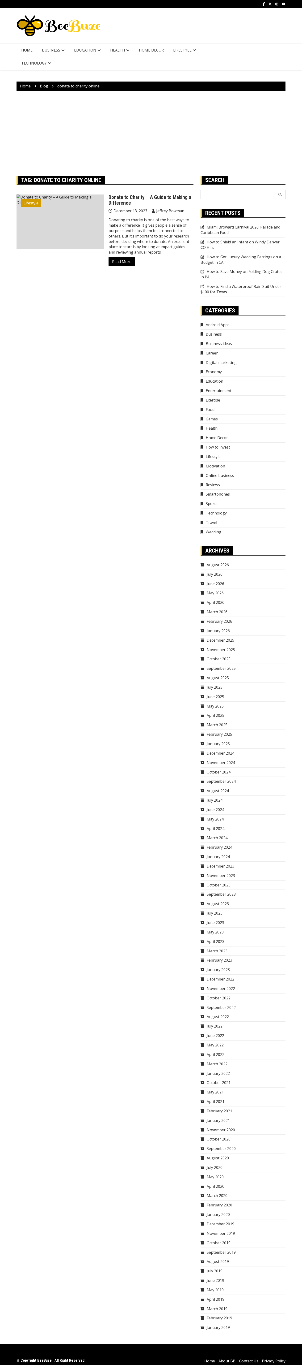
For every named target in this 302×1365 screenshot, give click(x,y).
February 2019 (219, 1318)
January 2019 (218, 1327)
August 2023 (218, 903)
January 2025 (218, 743)
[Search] (280, 194)
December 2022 (220, 979)
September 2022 (221, 1007)
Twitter (270, 4)
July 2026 (214, 574)
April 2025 (215, 715)
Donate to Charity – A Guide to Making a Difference (150, 200)
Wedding (213, 532)
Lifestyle (182, 50)
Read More (121, 261)
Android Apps (218, 324)
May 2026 (215, 593)
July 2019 (214, 1271)
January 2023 (218, 969)
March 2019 (217, 1308)
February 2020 (219, 1205)
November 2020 (221, 1129)
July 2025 (214, 687)
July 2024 (214, 800)
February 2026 (219, 621)
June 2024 (215, 809)
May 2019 (215, 1289)
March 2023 (217, 951)
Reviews (213, 484)
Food (210, 409)
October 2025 (219, 658)
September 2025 (221, 668)
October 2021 (219, 1082)
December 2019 (220, 1224)
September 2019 (221, 1252)
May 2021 (215, 1092)
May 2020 (215, 1176)
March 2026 (217, 611)
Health (117, 50)
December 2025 (220, 640)
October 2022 (219, 998)
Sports (212, 503)
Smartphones (218, 494)
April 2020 (215, 1186)
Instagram (276, 4)
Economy (214, 371)
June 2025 (215, 696)
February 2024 (219, 847)
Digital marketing (221, 362)
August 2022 (218, 1016)
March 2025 (217, 724)
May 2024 (215, 819)
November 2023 (221, 875)
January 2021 (218, 1120)
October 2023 (219, 885)
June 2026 (215, 583)
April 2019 (215, 1299)
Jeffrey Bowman (170, 210)
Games (212, 419)
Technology (34, 63)
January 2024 (218, 856)
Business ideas (219, 343)
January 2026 (218, 630)
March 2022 (217, 1064)
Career (212, 353)
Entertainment (218, 390)
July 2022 (214, 1026)
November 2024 (221, 762)
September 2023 (221, 894)
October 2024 (219, 772)
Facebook (264, 4)
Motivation (215, 466)
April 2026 (215, 602)
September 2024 (221, 781)
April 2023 (215, 941)
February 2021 (219, 1111)
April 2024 (215, 828)
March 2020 (217, 1195)
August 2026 (218, 564)
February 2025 (219, 734)
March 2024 (217, 837)
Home (27, 50)
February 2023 (219, 960)
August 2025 (218, 677)
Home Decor (151, 50)
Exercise (213, 400)
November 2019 (221, 1233)
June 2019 (215, 1280)
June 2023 (215, 922)
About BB (226, 1361)
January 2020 (218, 1214)
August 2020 (218, 1158)
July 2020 (214, 1167)
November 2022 (221, 988)
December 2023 (220, 866)
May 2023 (215, 932)
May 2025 (215, 706)
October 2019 (219, 1242)
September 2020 (221, 1148)
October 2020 (219, 1139)
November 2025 (221, 649)
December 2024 (220, 753)
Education (85, 50)
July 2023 (214, 913)
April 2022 (215, 1054)
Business (51, 50)
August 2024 (218, 790)
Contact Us (248, 1361)
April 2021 (215, 1101)
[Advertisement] (151, 133)
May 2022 (215, 1045)
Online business (220, 475)
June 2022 (215, 1035)
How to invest (218, 447)
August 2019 (218, 1261)
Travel (211, 522)
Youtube (283, 4)
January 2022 (218, 1073)
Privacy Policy (273, 1361)
